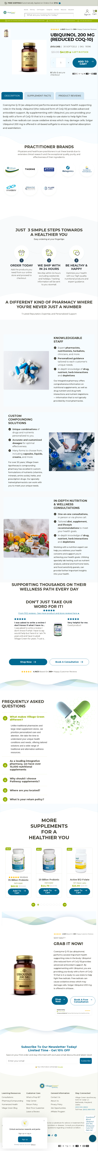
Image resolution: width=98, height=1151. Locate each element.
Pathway (32, 9)
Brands (26, 9)
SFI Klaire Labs (79, 883)
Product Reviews (70, 95)
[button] (33, 905)
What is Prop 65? (33, 1097)
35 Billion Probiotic (18, 880)
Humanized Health (10, 1104)
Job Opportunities (58, 1108)
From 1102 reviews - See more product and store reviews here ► (49, 613)
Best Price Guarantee (35, 1108)
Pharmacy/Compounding (12, 1101)
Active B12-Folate (79, 879)
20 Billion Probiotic (49, 879)
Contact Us (55, 1097)
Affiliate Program (58, 1112)
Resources (63, 9)
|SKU (81, 46)
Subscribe (86, 1061)
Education (71, 9)
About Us (55, 1101)
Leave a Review (33, 1112)
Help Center (31, 1101)
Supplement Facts (39, 95)
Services (56, 9)
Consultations (7, 1097)
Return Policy (32, 1104)
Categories (49, 9)
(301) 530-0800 (81, 1107)
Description (12, 95)
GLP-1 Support (40, 9)
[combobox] (49, 15)
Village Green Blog (9, 1108)
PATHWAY (18, 883)
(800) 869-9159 (89, 1109)
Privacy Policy (56, 1104)
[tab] (24, 718)
